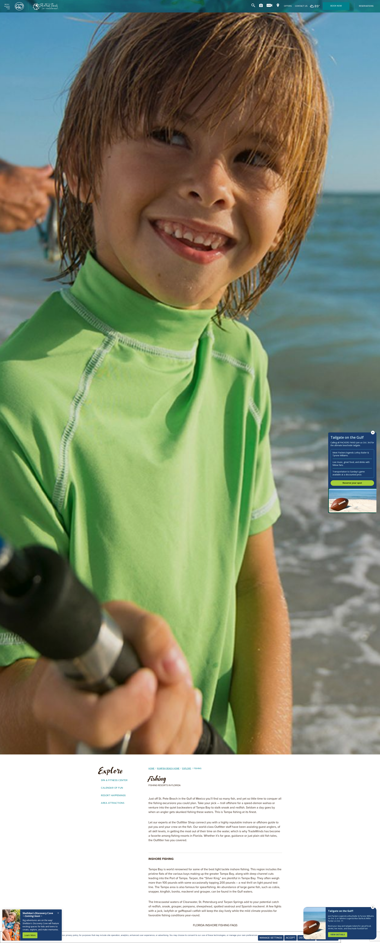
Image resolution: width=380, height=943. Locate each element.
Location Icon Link (278, 5)
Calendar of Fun (112, 787)
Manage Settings (271, 937)
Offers (288, 6)
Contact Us (301, 6)
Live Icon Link (269, 5)
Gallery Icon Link (261, 5)
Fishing (157, 778)
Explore (110, 770)
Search (253, 5)
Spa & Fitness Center (114, 780)
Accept (290, 937)
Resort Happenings (113, 795)
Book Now (336, 5)
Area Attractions (112, 803)
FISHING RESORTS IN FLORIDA (164, 785)
